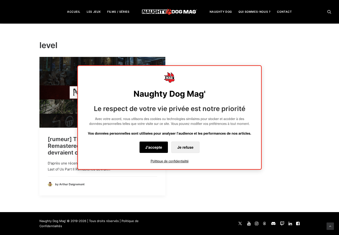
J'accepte (153, 147)
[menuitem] (73, 11)
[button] (329, 11)
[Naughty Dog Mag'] (169, 11)
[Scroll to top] (330, 226)
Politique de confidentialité (170, 161)
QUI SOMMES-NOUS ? (254, 11)
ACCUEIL (73, 11)
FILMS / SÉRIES (118, 11)
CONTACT (284, 11)
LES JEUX (94, 11)
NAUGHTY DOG (221, 11)
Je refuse (185, 147)
